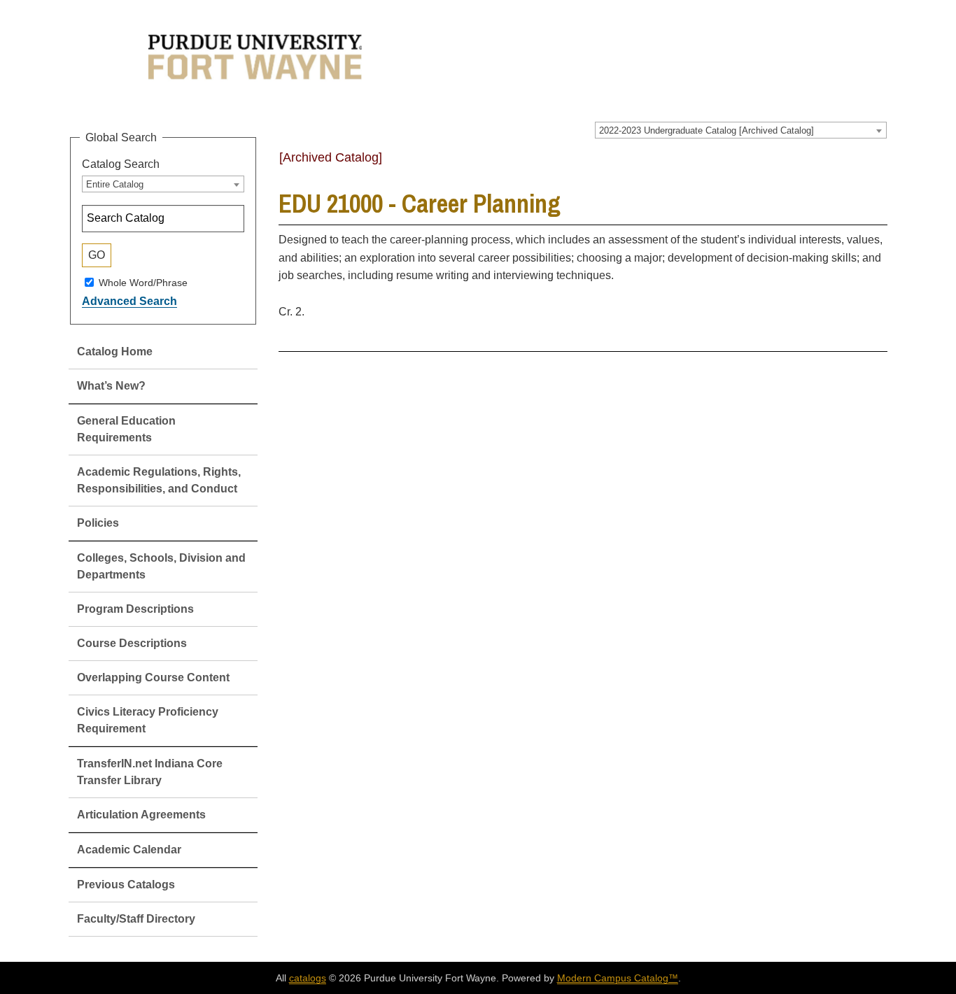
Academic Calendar (129, 849)
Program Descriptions (135, 609)
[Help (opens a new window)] (878, 162)
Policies (98, 523)
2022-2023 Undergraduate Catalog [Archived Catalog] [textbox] (706, 130)
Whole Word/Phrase (143, 281)
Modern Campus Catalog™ (617, 978)
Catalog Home (115, 351)
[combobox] (741, 130)
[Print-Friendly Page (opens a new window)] (860, 162)
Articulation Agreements (141, 815)
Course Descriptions (132, 643)
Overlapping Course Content (153, 677)
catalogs (307, 978)
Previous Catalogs (126, 884)
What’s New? (111, 386)
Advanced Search (129, 301)
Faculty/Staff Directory (136, 919)
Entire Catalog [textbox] (114, 184)
